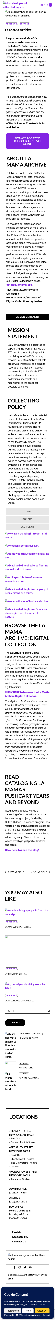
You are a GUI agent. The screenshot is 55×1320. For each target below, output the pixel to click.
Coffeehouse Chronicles (19, 1000)
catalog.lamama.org (19, 284)
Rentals (16, 1232)
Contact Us (19, 1241)
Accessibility (20, 1236)
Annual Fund (26, 1067)
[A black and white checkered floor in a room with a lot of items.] (27, 567)
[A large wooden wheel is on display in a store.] (27, 555)
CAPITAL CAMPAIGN (29, 1078)
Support (24, 24)
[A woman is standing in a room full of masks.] (27, 535)
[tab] (27, 317)
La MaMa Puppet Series (18, 927)
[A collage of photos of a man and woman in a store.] (27, 579)
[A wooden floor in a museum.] (21, 545)
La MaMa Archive (28, 1038)
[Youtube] (30, 1267)
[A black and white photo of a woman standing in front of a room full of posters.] (27, 612)
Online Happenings (16, 973)
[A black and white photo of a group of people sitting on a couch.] (27, 590)
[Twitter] (25, 1267)
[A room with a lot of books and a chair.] (27, 600)
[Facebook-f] (14, 1267)
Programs (11, 24)
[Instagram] (19, 1267)
